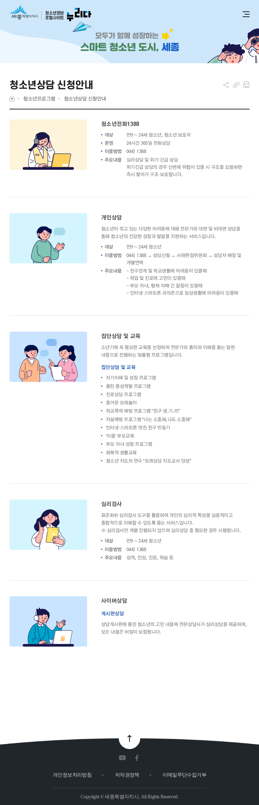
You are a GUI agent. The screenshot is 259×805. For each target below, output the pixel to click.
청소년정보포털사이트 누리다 (50, 13)
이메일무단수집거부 (184, 774)
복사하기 (236, 85)
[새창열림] (124, 758)
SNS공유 (226, 85)
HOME (12, 98)
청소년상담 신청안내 (85, 98)
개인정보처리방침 (72, 774)
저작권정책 (127, 774)
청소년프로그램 (39, 98)
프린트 (246, 85)
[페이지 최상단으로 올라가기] (129, 738)
